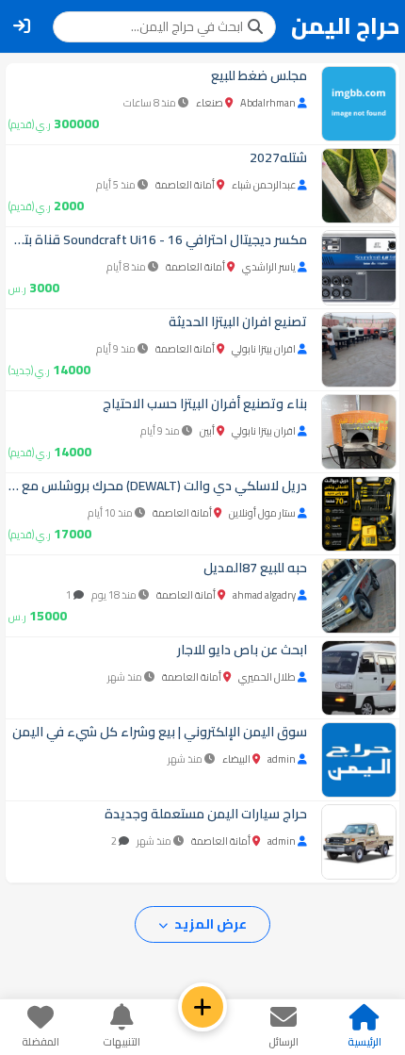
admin (281, 759)
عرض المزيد (209, 924)
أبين (207, 430)
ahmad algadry (264, 594)
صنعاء (209, 102)
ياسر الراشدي (269, 266)
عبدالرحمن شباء (264, 184)
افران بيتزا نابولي (264, 348)
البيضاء (236, 759)
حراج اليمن (345, 26)
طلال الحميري (267, 677)
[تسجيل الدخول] (22, 26)
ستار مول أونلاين (262, 512)
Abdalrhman (268, 102)
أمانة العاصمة (185, 184)
